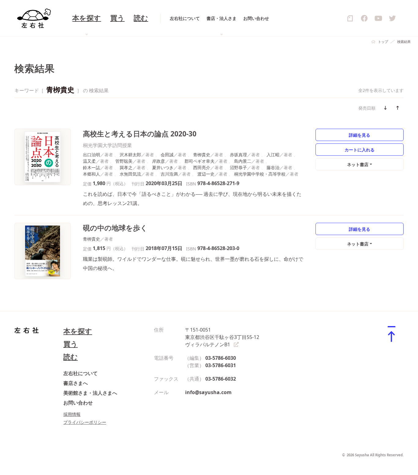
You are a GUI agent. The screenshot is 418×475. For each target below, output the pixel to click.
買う (117, 18)
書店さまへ (75, 383)
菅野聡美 (123, 161)
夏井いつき (163, 167)
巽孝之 (126, 167)
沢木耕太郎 (130, 155)
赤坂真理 (238, 155)
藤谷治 (273, 167)
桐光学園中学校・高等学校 (260, 174)
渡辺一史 (206, 174)
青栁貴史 (201, 155)
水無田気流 (130, 174)
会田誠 (167, 155)
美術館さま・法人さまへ (90, 393)
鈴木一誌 (91, 167)
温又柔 (89, 161)
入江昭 (273, 155)
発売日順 (366, 108)
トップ (383, 41)
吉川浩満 (169, 174)
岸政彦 (158, 161)
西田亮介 (201, 167)
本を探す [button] (86, 18)
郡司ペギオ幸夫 (200, 161)
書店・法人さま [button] (222, 18)
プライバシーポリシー (84, 422)
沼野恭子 (238, 167)
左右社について (185, 18)
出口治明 (91, 155)
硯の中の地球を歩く (115, 228)
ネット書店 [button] (357, 164)
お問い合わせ (256, 18)
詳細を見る (359, 135)
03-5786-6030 (220, 358)
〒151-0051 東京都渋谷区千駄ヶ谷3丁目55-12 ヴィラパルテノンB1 (222, 337)
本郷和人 (91, 174)
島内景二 (242, 161)
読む (141, 18)
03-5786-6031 (220, 365)
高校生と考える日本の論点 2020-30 (139, 134)
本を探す (77, 331)
